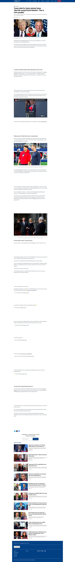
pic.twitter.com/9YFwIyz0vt (32, 290)
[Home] (17, 1)
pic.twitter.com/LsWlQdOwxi (27, 353)
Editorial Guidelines (16, 552)
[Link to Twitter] (40, 550)
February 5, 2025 (26, 292)
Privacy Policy (15, 553)
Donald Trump (23, 40)
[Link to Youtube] (42, 550)
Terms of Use (15, 556)
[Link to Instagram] (39, 550)
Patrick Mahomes (44, 121)
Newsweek (20, 169)
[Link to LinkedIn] (45, 551)
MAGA (35, 198)
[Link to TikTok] (43, 551)
